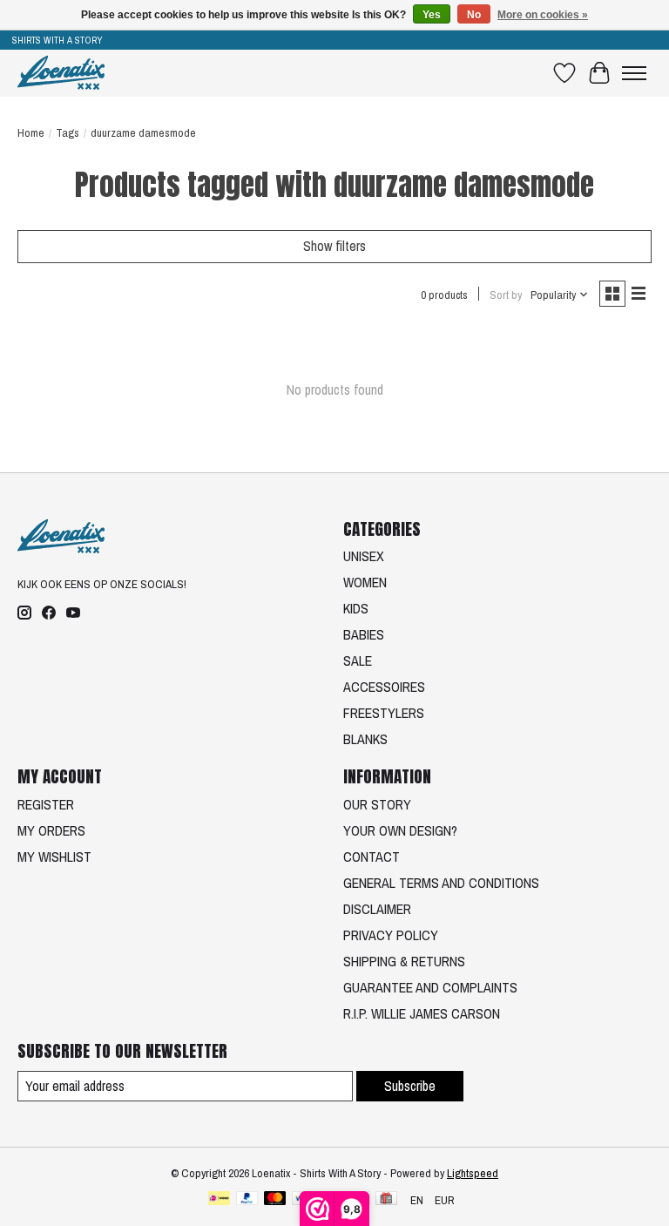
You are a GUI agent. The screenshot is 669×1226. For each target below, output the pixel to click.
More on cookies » (542, 15)
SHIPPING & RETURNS (404, 961)
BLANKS (365, 738)
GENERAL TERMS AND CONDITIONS (441, 882)
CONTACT (371, 856)
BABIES (363, 634)
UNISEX (363, 556)
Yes (431, 15)
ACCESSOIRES (384, 686)
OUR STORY (377, 804)
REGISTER (45, 804)
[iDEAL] (219, 1200)
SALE (357, 660)
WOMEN (365, 582)
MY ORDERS (51, 830)
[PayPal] (247, 1200)
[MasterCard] (275, 1200)
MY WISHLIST (54, 856)
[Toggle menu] (634, 73)
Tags (67, 132)
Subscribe (410, 1085)
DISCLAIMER (377, 908)
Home (30, 132)
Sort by (506, 294)
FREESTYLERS (383, 712)
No (474, 15)
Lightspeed (472, 1173)
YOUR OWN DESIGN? (400, 830)
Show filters (334, 245)
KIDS (355, 608)
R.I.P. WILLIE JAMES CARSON (421, 1013)
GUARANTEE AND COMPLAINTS (430, 987)
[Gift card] (386, 1200)
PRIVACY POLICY (390, 935)
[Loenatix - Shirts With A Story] (61, 73)
